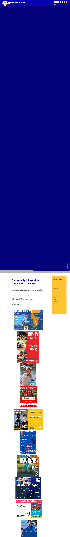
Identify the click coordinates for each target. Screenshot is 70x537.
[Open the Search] (64, 2)
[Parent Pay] (60, 2)
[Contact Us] (62, 2)
